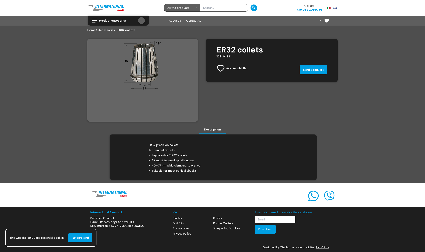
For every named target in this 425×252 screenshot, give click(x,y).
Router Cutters (223, 223)
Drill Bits (178, 223)
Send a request (313, 70)
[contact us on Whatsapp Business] (313, 196)
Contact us (193, 21)
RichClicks (322, 247)
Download (265, 229)
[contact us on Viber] (329, 196)
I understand (80, 238)
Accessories (106, 30)
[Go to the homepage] (106, 7)
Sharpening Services (226, 228)
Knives (217, 218)
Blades (177, 218)
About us (175, 21)
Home (91, 30)
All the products (178, 8)
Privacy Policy (182, 234)
